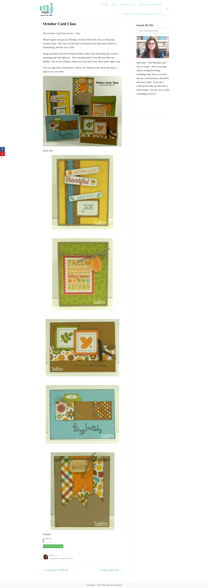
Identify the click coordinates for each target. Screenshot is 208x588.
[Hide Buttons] (1, 158)
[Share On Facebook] (2, 149)
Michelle (55, 555)
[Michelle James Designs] (54, 9)
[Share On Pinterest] (2, 154)
